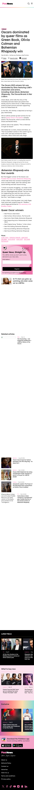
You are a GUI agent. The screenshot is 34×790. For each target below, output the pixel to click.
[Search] (29, 4)
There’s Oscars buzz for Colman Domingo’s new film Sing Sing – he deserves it (22, 461)
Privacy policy (6, 779)
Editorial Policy (6, 763)
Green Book (25, 237)
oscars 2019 (19, 239)
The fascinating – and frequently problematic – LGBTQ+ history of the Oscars (24, 341)
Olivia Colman (11, 239)
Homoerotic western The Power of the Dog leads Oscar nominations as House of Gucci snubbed (22, 485)
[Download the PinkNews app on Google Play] (18, 745)
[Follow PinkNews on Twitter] (3, 787)
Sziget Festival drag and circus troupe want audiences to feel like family (11, 726)
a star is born (4, 237)
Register (17, 269)
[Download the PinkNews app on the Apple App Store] (6, 745)
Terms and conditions (8, 776)
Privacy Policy (22, 272)
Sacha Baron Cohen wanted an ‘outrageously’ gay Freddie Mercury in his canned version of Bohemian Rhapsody (24, 499)
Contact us (4, 766)
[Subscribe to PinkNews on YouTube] (14, 787)
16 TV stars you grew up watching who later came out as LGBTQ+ (22, 281)
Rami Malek (27, 239)
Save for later (14, 58)
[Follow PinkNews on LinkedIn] (26, 787)
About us (4, 760)
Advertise (4, 769)
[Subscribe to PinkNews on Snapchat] (22, 787)
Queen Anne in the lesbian (14, 117)
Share (4, 58)
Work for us (5, 772)
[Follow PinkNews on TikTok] (10, 787)
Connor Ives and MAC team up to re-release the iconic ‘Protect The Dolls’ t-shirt (11, 691)
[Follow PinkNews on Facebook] (7, 787)
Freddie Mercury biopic (16, 179)
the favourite (4, 241)
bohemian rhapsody (15, 237)
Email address (8, 259)
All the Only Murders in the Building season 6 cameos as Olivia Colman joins (11, 656)
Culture (4, 29)
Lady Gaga (4, 239)
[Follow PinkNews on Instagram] (18, 787)
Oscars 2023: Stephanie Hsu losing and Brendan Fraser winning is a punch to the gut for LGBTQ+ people (22, 474)
